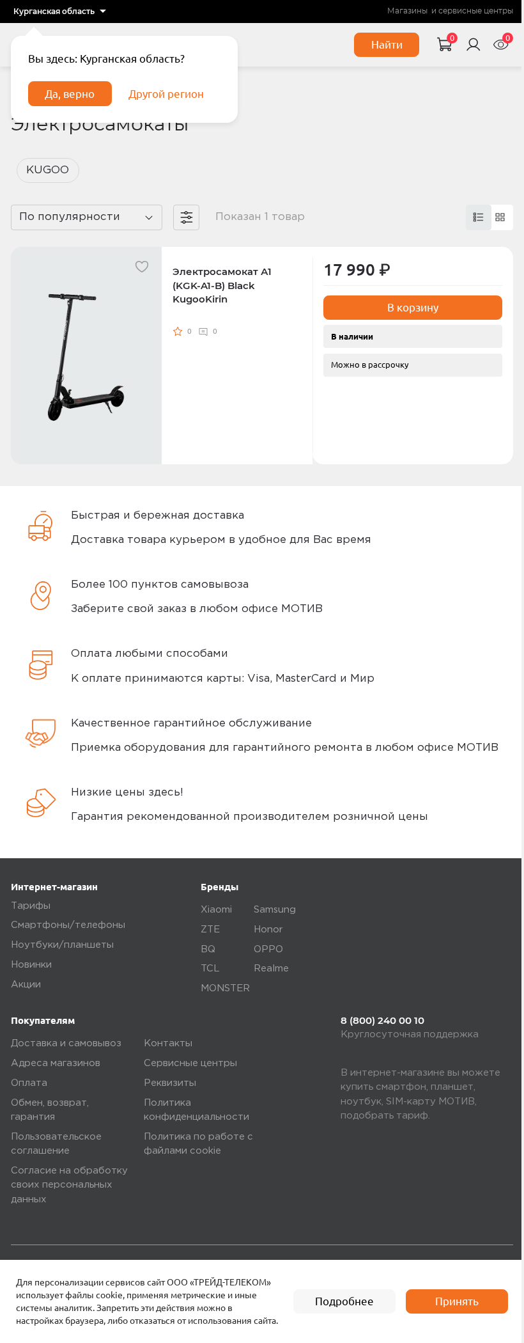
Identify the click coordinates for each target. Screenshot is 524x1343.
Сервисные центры (190, 1063)
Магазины (407, 11)
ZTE (210, 929)
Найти (387, 44)
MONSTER (225, 988)
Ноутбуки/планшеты (62, 945)
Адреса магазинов (55, 1063)
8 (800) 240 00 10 (382, 1020)
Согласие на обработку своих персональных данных (69, 1185)
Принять (457, 1301)
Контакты (168, 1043)
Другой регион (166, 94)
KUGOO (47, 170)
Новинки (31, 965)
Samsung (275, 910)
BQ (208, 949)
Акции (26, 984)
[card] (478, 217)
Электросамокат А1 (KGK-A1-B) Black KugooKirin (222, 285)
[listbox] (60, 11)
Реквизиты (170, 1083)
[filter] (186, 217)
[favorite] (142, 266)
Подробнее (344, 1301)
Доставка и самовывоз (66, 1043)
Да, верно (70, 94)
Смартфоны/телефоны (68, 925)
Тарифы (30, 906)
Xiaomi (216, 910)
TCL (210, 968)
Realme (271, 968)
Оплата (29, 1083)
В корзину (412, 307)
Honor (268, 929)
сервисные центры (475, 11)
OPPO (268, 949)
